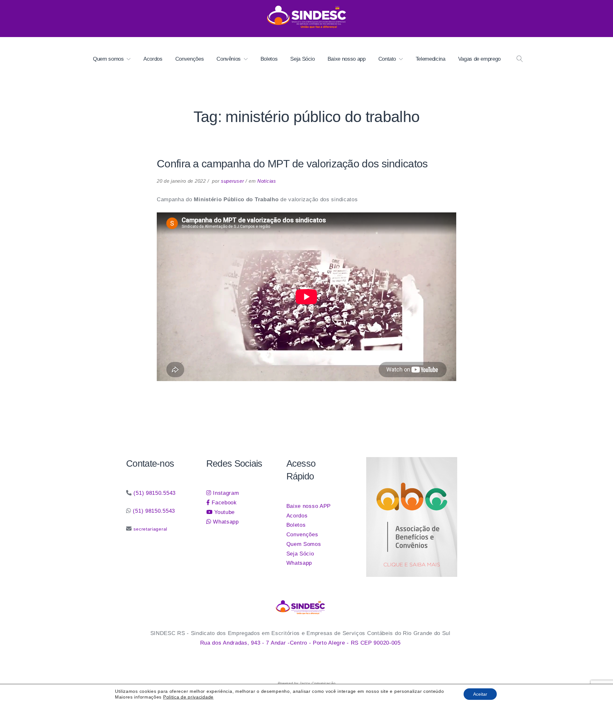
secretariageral (150, 529)
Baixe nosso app (347, 59)
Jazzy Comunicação (317, 683)
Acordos (153, 59)
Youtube (223, 512)
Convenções (189, 59)
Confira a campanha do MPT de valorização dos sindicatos (292, 163)
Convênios (228, 59)
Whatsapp (224, 522)
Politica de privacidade (188, 697)
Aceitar (480, 694)
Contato (387, 59)
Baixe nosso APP (308, 506)
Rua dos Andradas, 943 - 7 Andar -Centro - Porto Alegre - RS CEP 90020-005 (300, 643)
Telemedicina (430, 59)
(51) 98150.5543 (154, 493)
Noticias (266, 181)
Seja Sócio (302, 59)
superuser (232, 181)
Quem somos (108, 59)
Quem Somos (303, 544)
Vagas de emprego (479, 59)
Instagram (225, 493)
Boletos (269, 59)
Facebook (223, 503)
